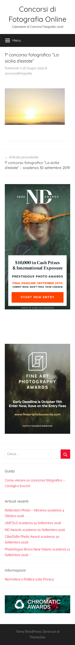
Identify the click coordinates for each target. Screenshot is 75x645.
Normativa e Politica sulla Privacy (29, 579)
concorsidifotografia (18, 73)
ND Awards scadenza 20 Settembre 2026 (35, 530)
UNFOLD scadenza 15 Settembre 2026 (33, 523)
